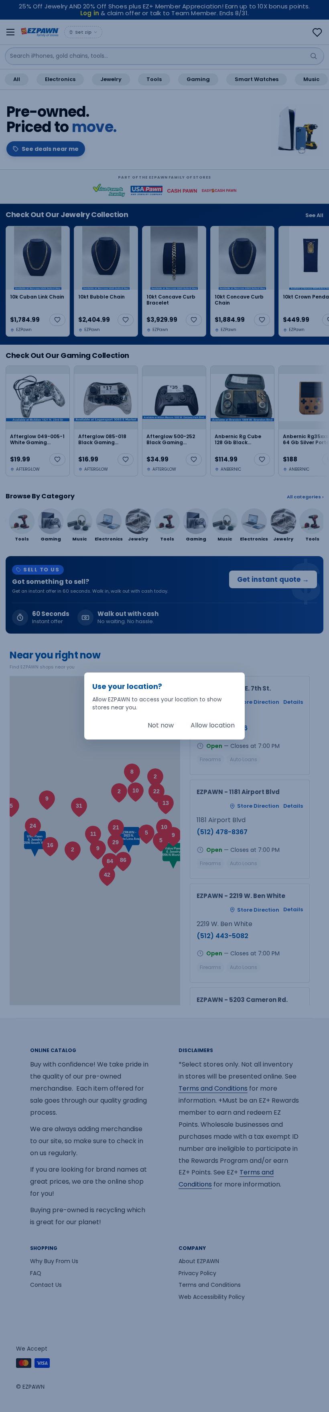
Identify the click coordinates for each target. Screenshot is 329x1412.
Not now (161, 725)
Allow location (213, 725)
